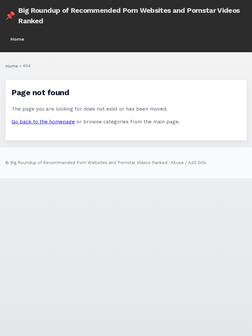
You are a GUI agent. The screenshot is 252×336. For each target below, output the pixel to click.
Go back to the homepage (43, 122)
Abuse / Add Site (188, 162)
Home (17, 39)
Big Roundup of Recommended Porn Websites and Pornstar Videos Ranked (122, 15)
